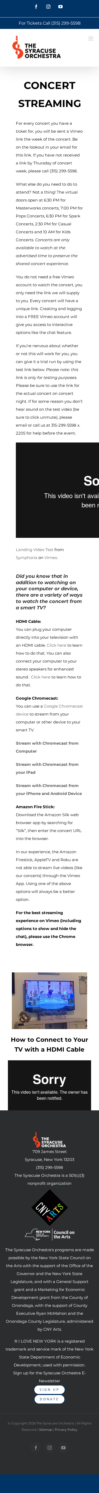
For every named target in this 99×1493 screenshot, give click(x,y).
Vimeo (50, 557)
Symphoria (26, 557)
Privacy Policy (66, 1430)
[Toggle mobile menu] (91, 38)
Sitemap (45, 1430)
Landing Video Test (34, 549)
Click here (56, 645)
